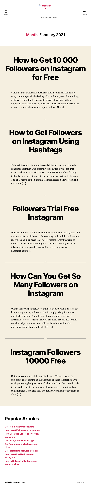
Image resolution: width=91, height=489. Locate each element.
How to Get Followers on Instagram (22, 430)
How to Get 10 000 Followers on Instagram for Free (45, 68)
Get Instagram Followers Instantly (21, 451)
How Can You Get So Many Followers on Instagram (45, 284)
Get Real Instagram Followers (19, 426)
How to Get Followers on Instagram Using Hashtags (45, 141)
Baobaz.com (19, 482)
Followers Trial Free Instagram (45, 213)
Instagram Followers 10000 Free (45, 356)
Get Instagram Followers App (19, 440)
